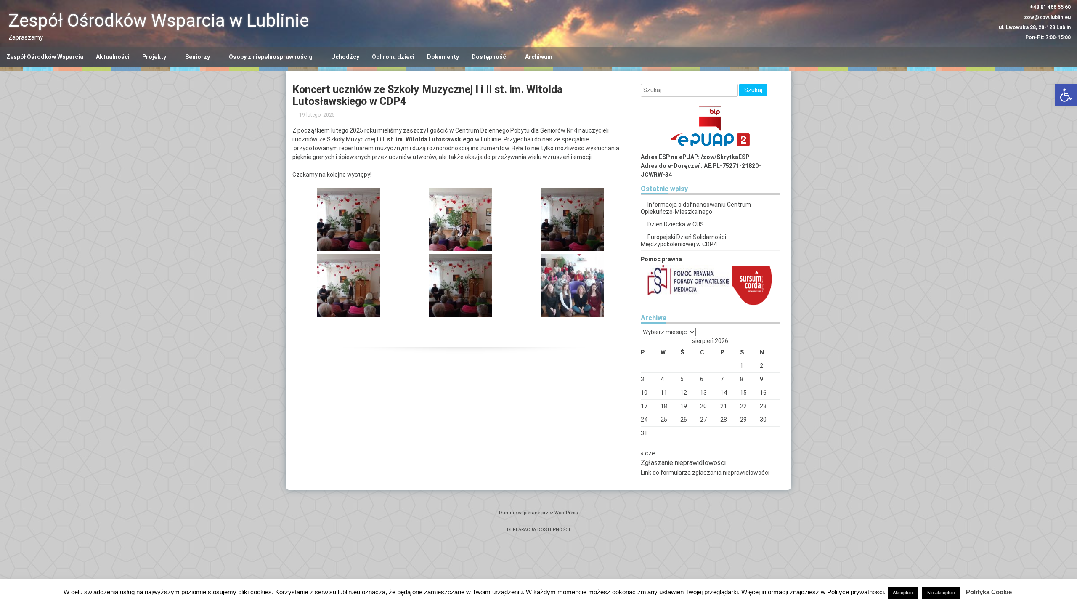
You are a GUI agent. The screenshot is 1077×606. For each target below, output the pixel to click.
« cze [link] (648, 453)
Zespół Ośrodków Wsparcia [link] (44, 56)
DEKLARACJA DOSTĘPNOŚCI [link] (538, 529)
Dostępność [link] (489, 56)
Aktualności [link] (113, 56)
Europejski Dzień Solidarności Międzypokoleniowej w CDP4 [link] (683, 240)
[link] (1066, 95)
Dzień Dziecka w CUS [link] (675, 224)
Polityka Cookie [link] (989, 591)
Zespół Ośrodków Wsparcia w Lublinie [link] (158, 20)
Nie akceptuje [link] (941, 592)
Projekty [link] (154, 56)
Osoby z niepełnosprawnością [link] (270, 56)
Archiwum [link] (538, 56)
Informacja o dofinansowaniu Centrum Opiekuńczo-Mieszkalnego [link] (696, 208)
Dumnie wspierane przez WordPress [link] (538, 513)
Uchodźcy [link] (345, 56)
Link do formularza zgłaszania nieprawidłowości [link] (705, 472)
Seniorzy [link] (197, 56)
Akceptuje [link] (903, 592)
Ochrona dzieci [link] (393, 56)
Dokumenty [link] (443, 56)
